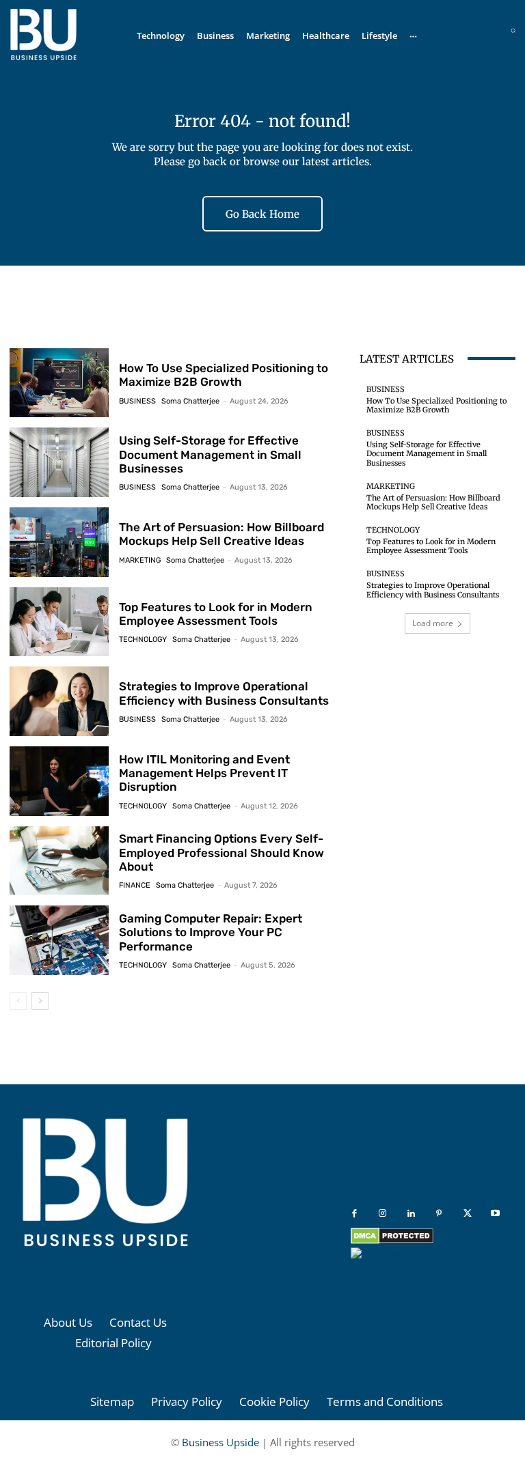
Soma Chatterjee (190, 401)
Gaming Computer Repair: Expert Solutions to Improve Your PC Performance (210, 932)
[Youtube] (495, 1213)
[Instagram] (382, 1213)
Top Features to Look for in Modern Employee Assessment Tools (215, 614)
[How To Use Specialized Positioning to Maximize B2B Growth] (59, 383)
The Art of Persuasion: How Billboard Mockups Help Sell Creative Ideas (221, 534)
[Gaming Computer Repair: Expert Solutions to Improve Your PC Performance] (59, 940)
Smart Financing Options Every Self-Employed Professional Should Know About (221, 852)
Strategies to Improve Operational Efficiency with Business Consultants (224, 693)
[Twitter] (467, 1213)
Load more (432, 623)
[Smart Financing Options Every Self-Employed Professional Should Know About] (59, 861)
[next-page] (40, 1001)
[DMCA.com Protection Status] (392, 1240)
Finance (134, 885)
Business (137, 401)
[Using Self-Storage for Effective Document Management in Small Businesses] (59, 462)
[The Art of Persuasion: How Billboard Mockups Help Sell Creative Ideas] (59, 542)
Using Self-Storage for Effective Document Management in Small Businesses (210, 454)
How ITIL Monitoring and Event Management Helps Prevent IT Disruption (204, 773)
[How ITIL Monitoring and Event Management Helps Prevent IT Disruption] (59, 781)
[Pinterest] (439, 1213)
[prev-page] (18, 1001)
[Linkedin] (411, 1213)
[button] (513, 30)
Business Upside (220, 1442)
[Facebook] (354, 1213)
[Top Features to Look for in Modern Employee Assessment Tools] (59, 622)
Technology (143, 639)
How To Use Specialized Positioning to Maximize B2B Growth (223, 375)
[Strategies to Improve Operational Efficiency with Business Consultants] (59, 701)
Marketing (140, 560)
